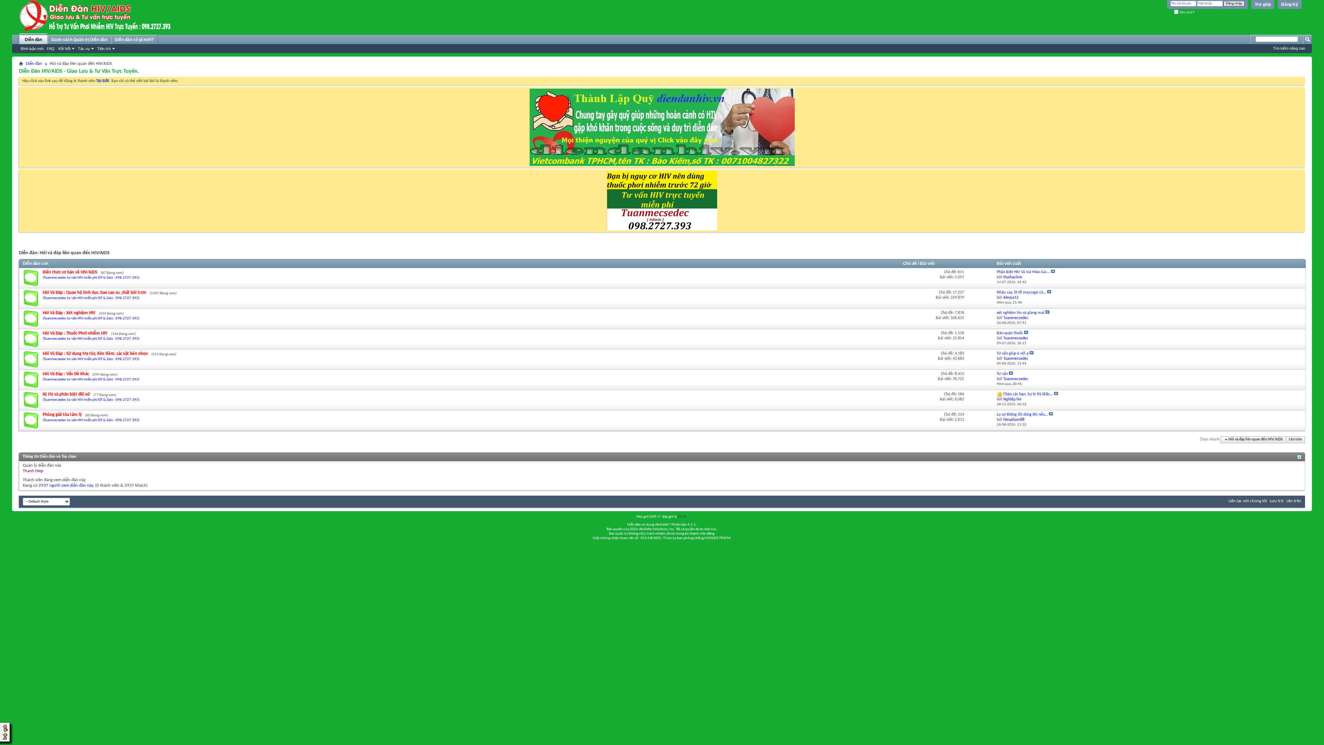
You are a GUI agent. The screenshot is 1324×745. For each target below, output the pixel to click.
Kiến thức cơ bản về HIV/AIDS (70, 272)
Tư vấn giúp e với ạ (1013, 353)
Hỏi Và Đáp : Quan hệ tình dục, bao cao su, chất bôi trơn (94, 292)
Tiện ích (104, 49)
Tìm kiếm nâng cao (1289, 48)
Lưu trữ (1277, 501)
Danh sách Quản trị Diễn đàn (79, 39)
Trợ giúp (1263, 4)
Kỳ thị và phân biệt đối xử (66, 394)
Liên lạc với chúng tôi (1247, 501)
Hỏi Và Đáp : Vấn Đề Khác (66, 374)
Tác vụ (84, 49)
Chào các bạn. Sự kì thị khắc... (1028, 394)
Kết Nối (64, 49)
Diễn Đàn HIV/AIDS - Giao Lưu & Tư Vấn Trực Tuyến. (79, 71)
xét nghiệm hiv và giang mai (1020, 313)
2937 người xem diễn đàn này (66, 485)
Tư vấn (1002, 374)
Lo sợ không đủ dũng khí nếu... (1022, 415)
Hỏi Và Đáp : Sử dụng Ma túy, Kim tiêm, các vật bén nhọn (95, 353)
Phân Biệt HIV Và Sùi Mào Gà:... (1023, 272)
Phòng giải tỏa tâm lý (62, 415)
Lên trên (1295, 439)
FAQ (50, 49)
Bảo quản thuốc (1010, 333)
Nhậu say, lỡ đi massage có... (1021, 292)
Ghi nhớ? (1186, 12)
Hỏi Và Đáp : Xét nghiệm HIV (69, 313)
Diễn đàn (33, 39)
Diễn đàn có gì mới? (134, 39)
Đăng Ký (1289, 4)
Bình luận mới (32, 49)
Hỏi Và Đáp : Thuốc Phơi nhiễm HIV (75, 333)
